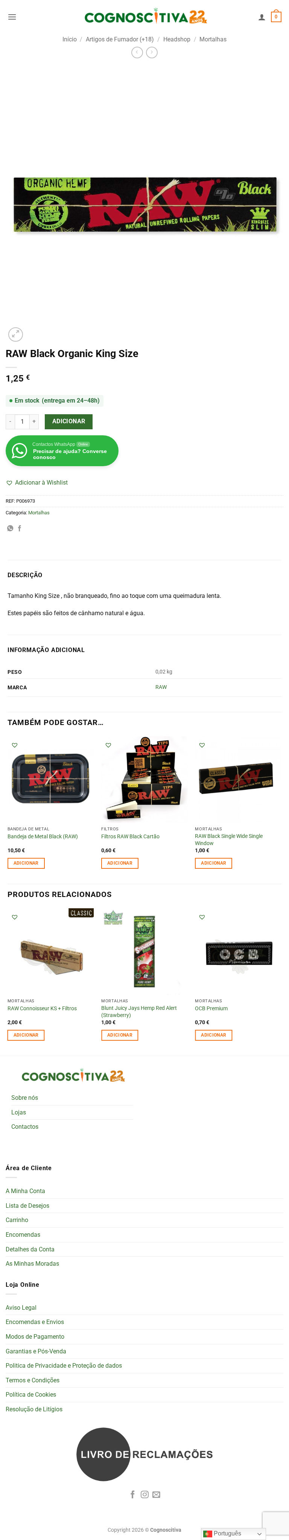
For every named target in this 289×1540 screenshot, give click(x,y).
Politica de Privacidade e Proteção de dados (64, 1365)
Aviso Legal (21, 1307)
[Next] (281, 981)
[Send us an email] (156, 1495)
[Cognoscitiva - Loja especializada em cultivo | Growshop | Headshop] (144, 17)
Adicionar (68, 421)
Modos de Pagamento (35, 1336)
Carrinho (17, 1220)
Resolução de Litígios (34, 1409)
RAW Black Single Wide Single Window (229, 840)
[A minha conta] (262, 17)
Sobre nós (24, 1097)
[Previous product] (152, 52)
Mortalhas (213, 39)
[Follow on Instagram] (145, 1495)
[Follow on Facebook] (133, 1495)
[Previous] (8, 981)
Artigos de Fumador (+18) (120, 39)
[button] (12, 17)
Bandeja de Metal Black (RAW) (43, 836)
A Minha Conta (25, 1191)
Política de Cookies (31, 1394)
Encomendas (23, 1234)
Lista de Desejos (27, 1205)
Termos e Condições (32, 1380)
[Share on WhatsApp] (10, 528)
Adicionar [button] (26, 863)
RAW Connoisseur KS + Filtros (42, 1008)
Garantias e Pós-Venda (36, 1351)
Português (226, 1533)
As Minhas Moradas (32, 1263)
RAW (161, 687)
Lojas (18, 1112)
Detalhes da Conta (30, 1249)
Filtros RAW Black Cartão (130, 836)
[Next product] (137, 52)
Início (69, 39)
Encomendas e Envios (35, 1322)
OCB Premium (211, 1008)
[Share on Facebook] (20, 528)
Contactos (24, 1126)
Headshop (176, 39)
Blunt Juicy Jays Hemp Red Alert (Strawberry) (139, 1012)
